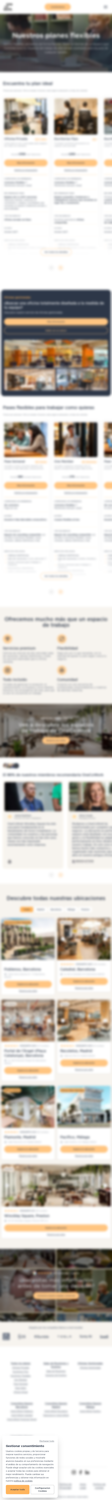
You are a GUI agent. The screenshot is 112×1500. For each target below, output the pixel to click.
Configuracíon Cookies (42, 1489)
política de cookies (23, 1481)
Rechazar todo (46, 1441)
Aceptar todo (17, 1489)
